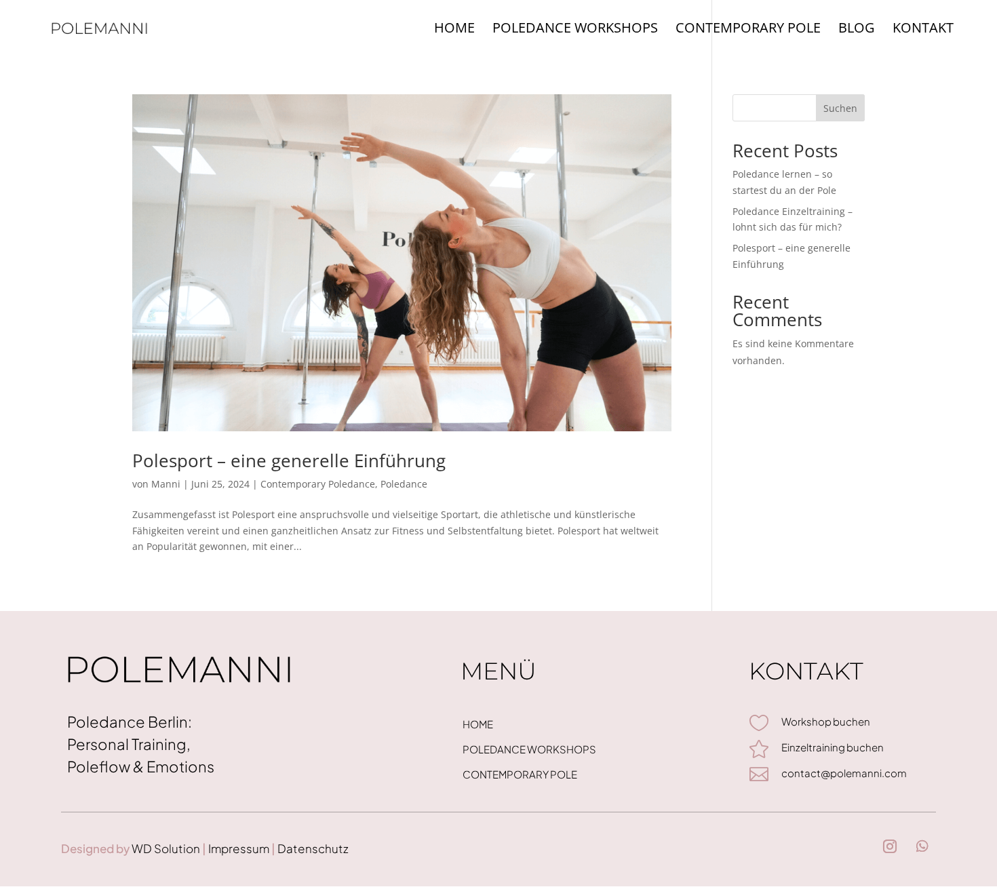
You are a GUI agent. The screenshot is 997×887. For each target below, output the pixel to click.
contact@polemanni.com (844, 772)
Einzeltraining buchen (832, 747)
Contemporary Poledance (317, 483)
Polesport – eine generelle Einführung (289, 460)
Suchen (840, 108)
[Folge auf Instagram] (889, 846)
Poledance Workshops (575, 30)
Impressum (237, 848)
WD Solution (166, 848)
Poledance (403, 483)
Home (454, 30)
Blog (856, 30)
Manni (165, 483)
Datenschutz (312, 848)
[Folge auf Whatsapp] (922, 846)
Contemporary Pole (748, 30)
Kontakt (923, 30)
